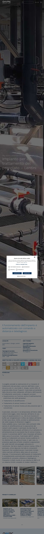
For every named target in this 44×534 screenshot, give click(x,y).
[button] (22, 264)
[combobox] (34, 257)
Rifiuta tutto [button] (27, 273)
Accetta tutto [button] (17, 273)
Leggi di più (25, 262)
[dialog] (22, 267)
